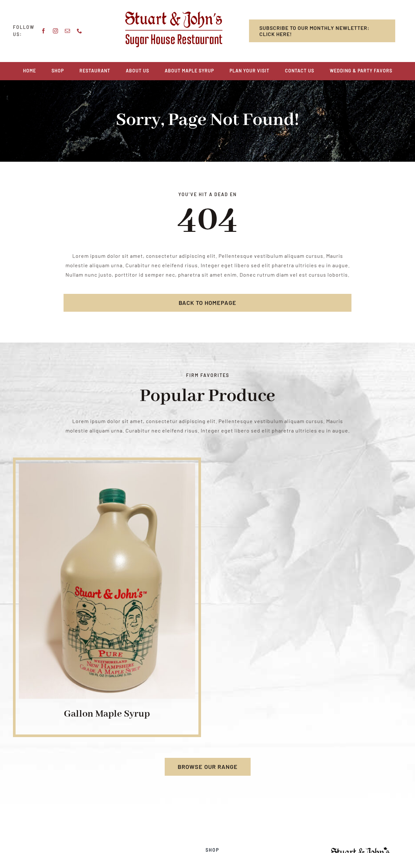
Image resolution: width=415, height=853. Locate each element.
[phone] (79, 30)
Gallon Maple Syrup (107, 714)
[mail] (67, 30)
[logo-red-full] (173, 14)
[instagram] (55, 30)
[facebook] (43, 30)
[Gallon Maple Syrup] (107, 468)
